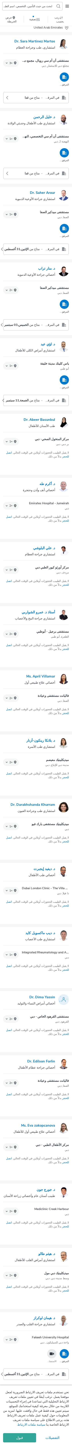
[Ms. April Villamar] (63, 679)
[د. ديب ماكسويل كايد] (63, 936)
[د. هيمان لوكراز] (63, 1321)
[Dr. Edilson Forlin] (63, 1064)
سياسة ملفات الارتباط (31, 1425)
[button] (11, 63)
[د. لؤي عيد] (63, 347)
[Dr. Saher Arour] (63, 196)
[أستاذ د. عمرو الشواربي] (63, 615)
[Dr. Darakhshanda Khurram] (63, 808)
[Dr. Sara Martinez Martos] (63, 44)
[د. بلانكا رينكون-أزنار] (63, 744)
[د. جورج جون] (63, 1193)
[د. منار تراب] (63, 272)
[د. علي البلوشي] (63, 551)
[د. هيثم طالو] (63, 1257)
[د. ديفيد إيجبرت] (63, 872)
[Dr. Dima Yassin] (63, 1000)
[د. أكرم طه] (63, 487)
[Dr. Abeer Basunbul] (63, 423)
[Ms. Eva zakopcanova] (63, 1129)
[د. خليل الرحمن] (63, 120)
